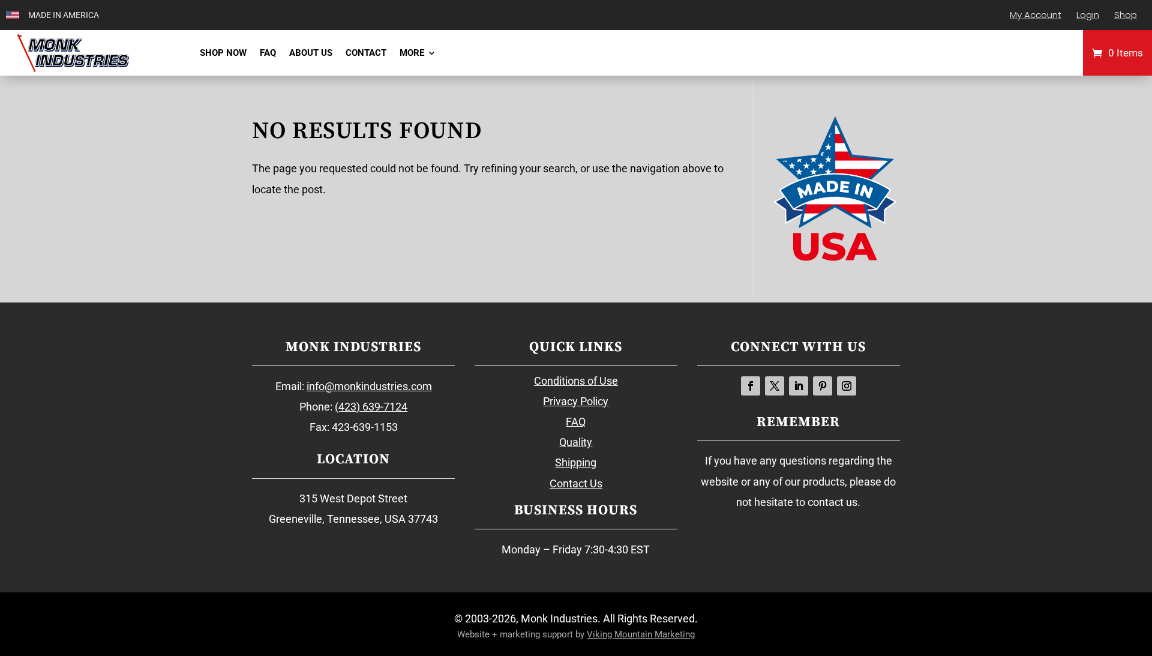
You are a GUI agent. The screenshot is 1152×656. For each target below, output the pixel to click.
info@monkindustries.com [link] (369, 386)
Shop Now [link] (223, 52)
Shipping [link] (575, 462)
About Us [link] (310, 52)
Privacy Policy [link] (575, 401)
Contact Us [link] (576, 483)
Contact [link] (366, 52)
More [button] (412, 52)
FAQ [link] (268, 52)
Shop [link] (1125, 14)
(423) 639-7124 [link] (371, 406)
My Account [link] (1035, 14)
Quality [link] (575, 442)
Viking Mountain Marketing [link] (641, 634)
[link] (72, 53)
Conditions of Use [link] (576, 381)
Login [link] (1087, 14)
